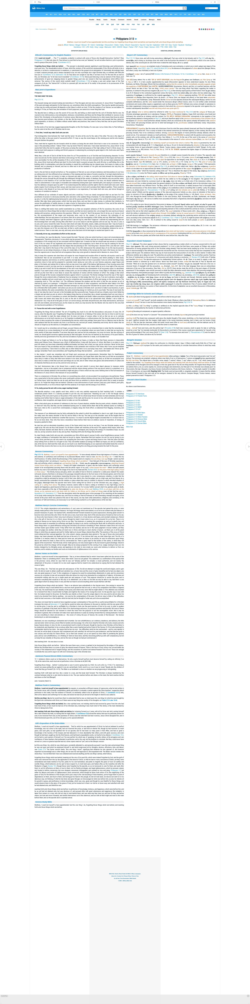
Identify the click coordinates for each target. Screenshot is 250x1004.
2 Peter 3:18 (163, 332)
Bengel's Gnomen (134, 340)
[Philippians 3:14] (247, 451)
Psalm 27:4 (105, 700)
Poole (141, 47)
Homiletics (77, 47)
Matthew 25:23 (98, 489)
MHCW (119, 47)
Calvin (93, 45)
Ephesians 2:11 (55, 604)
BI (88, 45)
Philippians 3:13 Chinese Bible (136, 419)
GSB (162, 45)
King (96, 47)
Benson (84, 45)
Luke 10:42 (113, 700)
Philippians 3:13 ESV (133, 405)
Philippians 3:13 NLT (133, 403)
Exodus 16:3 (52, 766)
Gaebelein (156, 45)
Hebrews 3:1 (150, 179)
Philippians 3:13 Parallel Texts (136, 396)
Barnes (71, 45)
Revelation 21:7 (51, 493)
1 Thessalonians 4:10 (196, 332)
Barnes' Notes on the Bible (46, 553)
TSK (175, 47)
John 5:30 (141, 68)
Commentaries (43, 29)
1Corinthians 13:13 (48, 75)
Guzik (175, 45)
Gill (166, 45)
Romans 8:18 (168, 74)
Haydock (181, 45)
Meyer (125, 47)
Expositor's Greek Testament (139, 241)
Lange (101, 47)
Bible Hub (129, 427)
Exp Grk (149, 45)
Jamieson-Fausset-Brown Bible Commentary (54, 656)
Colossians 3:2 (199, 176)
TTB (161, 47)
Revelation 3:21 (40, 493)
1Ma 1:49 (154, 139)
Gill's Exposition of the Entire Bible (50, 723)
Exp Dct (142, 45)
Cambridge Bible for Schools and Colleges (144, 294)
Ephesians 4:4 (61, 75)
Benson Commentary (44, 451)
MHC (114, 47)
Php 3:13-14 (39, 100)
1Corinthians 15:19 (77, 77)
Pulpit (146, 47)
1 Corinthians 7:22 (167, 218)
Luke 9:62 (172, 275)
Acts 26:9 (164, 68)
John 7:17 (149, 68)
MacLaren (107, 47)
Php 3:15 (174, 95)
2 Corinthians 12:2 (117, 735)
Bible (37, 29)
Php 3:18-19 (188, 302)
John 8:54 (157, 68)
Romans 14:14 (179, 74)
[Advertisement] (125, 845)
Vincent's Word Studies (136, 380)
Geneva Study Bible (43, 802)
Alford (66, 45)
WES (170, 47)
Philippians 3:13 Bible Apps (135, 413)
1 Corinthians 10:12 (113, 693)
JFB (87, 47)
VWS (166, 47)
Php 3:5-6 (189, 112)
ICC (83, 47)
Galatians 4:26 (210, 176)
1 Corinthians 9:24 (82, 713)
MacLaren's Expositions (45, 90)
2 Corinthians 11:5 (191, 74)
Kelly (91, 47)
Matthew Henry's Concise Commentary (51, 505)
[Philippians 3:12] (2, 451)
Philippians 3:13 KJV (133, 409)
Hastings (188, 45)
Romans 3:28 (158, 74)
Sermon (152, 47)
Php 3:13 (129, 244)
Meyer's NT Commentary (137, 55)
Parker (131, 47)
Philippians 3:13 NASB (134, 407)
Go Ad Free (4, 996)
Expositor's (135, 45)
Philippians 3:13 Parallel (134, 415)
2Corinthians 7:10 (83, 81)
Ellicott (127, 45)
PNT (136, 47)
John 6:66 (196, 275)
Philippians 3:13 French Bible (136, 421)
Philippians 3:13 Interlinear (135, 394)
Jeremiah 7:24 (190, 273)
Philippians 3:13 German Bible (136, 423)
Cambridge (100, 45)
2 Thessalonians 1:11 (153, 190)
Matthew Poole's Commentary (47, 685)
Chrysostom (109, 45)
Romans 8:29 (92, 470)
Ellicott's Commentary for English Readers (53, 55)
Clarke (116, 45)
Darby (122, 45)
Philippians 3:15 (40, 60)
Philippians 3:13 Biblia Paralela (136, 417)
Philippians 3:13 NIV (133, 401)
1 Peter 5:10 (178, 218)
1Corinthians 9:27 (64, 62)
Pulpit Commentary (135, 353)
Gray (170, 45)
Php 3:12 (202, 58)
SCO (157, 47)
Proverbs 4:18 (170, 328)
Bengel (77, 45)
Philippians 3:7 (116, 770)
